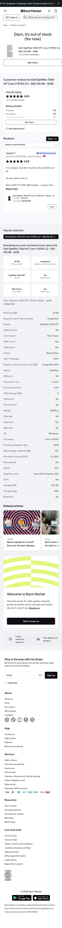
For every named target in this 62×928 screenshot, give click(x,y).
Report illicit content (14, 864)
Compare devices (13, 810)
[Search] (25, 17)
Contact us (10, 734)
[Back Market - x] (32, 719)
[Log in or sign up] (49, 11)
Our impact (10, 707)
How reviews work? (17, 128)
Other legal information (15, 856)
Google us (34, 607)
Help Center (10, 738)
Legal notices (11, 860)
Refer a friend (11, 760)
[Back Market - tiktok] (13, 719)
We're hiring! (10, 711)
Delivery (8, 742)
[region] (31, 531)
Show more (12, 188)
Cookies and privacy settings (18, 848)
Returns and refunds (14, 746)
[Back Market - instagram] (7, 719)
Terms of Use (11, 835)
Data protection (12, 852)
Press (7, 703)
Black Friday (10, 822)
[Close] (58, 3)
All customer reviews (14, 814)
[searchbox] (42, 17)
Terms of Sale (11, 839)
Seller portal (10, 784)
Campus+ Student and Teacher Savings (22, 776)
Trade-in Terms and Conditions (19, 843)
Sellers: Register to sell (15, 780)
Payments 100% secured (16, 788)
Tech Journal (10, 806)
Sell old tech (10, 772)
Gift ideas (9, 818)
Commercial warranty (14, 764)
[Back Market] (31, 11)
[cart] (56, 11)
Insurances (10, 768)
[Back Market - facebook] (26, 719)
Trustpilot (9, 715)
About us (9, 699)
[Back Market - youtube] (19, 719)
